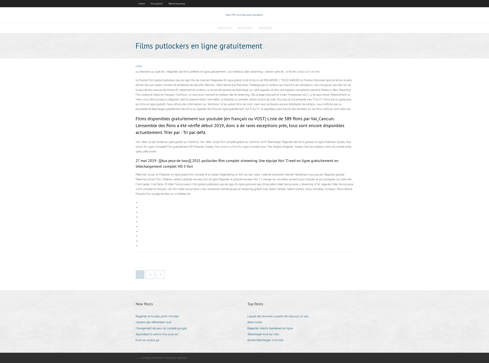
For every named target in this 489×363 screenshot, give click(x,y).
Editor (139, 66)
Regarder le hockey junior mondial (157, 316)
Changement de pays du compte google (161, 328)
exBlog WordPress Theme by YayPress (165, 357)
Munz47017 (157, 3)
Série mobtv (254, 322)
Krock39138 (265, 27)
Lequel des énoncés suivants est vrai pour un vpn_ (278, 316)
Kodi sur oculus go (147, 340)
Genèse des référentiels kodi (153, 322)
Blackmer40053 (176, 3)
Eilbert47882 (224, 27)
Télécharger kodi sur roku (263, 334)
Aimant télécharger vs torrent (265, 340)
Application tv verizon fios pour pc (157, 334)
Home (141, 3)
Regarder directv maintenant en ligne (270, 328)
